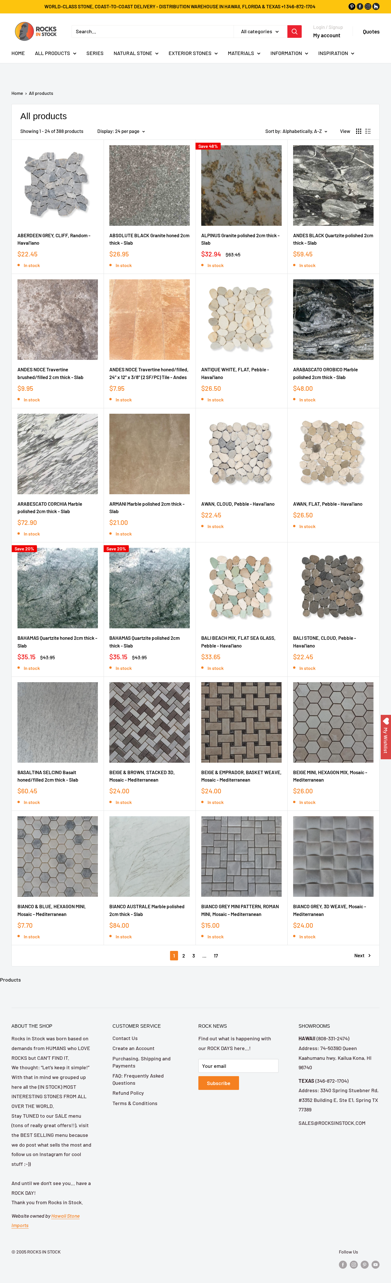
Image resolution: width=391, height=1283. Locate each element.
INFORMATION (286, 53)
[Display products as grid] (358, 131)
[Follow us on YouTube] (376, 1264)
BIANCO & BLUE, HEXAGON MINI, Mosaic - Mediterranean (51, 910)
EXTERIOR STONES (190, 53)
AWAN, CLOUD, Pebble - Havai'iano (238, 504)
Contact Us (125, 1038)
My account (326, 35)
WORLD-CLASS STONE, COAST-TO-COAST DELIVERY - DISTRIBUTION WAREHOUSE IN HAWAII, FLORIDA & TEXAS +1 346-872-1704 (179, 6)
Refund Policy (128, 1093)
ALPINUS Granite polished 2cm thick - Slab (240, 239)
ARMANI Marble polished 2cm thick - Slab (147, 507)
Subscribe (218, 1083)
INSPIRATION (333, 53)
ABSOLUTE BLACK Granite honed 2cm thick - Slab (149, 239)
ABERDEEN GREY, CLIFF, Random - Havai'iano (53, 239)
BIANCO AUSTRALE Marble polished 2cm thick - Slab (147, 910)
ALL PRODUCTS (52, 53)
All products (41, 93)
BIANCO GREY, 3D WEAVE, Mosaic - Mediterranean (329, 910)
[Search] (294, 31)
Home (17, 93)
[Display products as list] (368, 131)
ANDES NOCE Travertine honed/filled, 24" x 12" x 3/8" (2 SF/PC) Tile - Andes (149, 373)
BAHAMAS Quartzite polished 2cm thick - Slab (144, 641)
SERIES (95, 53)
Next (359, 955)
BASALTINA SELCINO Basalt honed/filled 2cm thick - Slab (47, 775)
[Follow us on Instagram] (354, 1264)
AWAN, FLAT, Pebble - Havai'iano (327, 504)
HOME (18, 53)
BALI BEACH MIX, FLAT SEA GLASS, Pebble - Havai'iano (238, 641)
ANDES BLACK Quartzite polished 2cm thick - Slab (333, 239)
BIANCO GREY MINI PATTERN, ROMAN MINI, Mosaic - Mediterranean (240, 910)
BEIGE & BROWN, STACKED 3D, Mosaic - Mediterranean (142, 775)
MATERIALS (241, 53)
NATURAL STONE (133, 53)
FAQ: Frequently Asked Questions (138, 1079)
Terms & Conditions (134, 1103)
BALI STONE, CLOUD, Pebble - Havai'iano (324, 641)
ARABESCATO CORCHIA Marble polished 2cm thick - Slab (49, 507)
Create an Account (133, 1048)
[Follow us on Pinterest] (365, 1264)
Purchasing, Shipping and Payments (141, 1062)
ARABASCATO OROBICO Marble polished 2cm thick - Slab (325, 373)
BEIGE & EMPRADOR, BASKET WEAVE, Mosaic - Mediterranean (241, 775)
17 (216, 955)
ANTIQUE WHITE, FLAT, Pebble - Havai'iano (235, 373)
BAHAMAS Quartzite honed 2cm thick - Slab (57, 641)
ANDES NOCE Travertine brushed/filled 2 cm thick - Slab (50, 373)
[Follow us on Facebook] (343, 1264)
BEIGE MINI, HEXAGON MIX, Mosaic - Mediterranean (330, 775)
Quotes (371, 31)
